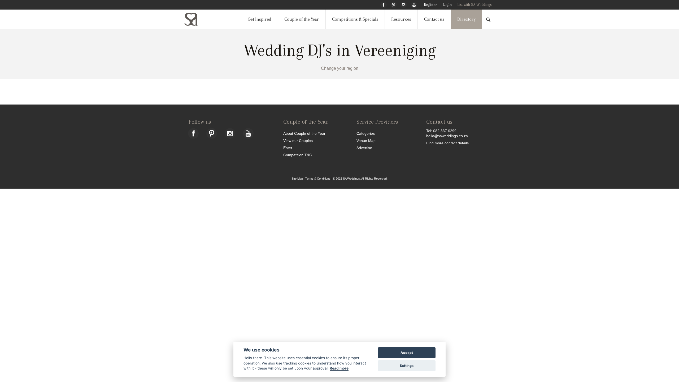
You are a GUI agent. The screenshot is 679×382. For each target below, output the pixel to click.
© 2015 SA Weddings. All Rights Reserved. (360, 178)
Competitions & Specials (355, 19)
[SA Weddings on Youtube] (414, 4)
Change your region (339, 68)
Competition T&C (297, 155)
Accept (407, 353)
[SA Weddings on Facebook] (383, 4)
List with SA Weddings (474, 5)
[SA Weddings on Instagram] (404, 4)
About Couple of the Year (304, 133)
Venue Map (366, 140)
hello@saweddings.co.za (447, 136)
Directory (466, 19)
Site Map (297, 178)
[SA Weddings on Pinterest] (393, 4)
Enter (287, 148)
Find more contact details (447, 143)
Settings (407, 366)
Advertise (364, 148)
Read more (339, 368)
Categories (365, 133)
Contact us (434, 19)
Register (430, 5)
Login (447, 5)
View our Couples (298, 140)
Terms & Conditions (317, 178)
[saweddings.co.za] (195, 19)
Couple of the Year (301, 19)
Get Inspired (259, 19)
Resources (401, 19)
